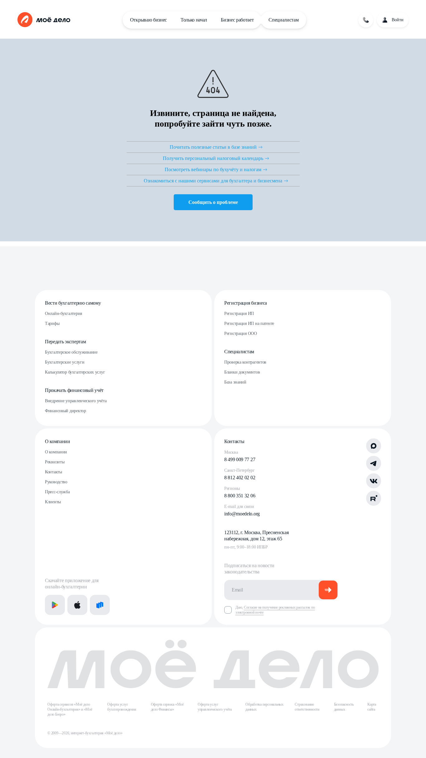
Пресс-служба (57, 492)
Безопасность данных (344, 707)
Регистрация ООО (240, 333)
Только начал (194, 19)
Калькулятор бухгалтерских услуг (75, 372)
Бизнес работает (237, 19)
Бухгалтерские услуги (64, 362)
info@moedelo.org (242, 513)
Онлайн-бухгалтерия (63, 313)
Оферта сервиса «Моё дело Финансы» (167, 707)
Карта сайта (371, 707)
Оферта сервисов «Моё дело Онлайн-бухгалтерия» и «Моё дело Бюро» (69, 709)
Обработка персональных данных (264, 707)
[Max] (373, 445)
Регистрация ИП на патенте (249, 323)
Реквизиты (54, 462)
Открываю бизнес (148, 19)
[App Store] (77, 605)
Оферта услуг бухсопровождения (121, 707)
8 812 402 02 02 (239, 477)
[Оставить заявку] (365, 19)
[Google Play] (55, 605)
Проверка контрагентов (245, 362)
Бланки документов (242, 372)
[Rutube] (373, 498)
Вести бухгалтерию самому (73, 303)
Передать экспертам (65, 341)
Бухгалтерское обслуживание (71, 352)
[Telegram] (373, 463)
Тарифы (52, 323)
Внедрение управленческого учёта (75, 400)
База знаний (235, 382)
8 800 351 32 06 (239, 495)
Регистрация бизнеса (245, 303)
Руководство (56, 482)
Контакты (53, 472)
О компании (57, 441)
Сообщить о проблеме (213, 202)
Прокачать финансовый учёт (74, 390)
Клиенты (53, 502)
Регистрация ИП (239, 313)
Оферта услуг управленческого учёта (215, 707)
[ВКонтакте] (373, 480)
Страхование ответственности (307, 707)
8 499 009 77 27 (239, 459)
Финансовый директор (65, 410)
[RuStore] (100, 605)
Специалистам (283, 19)
